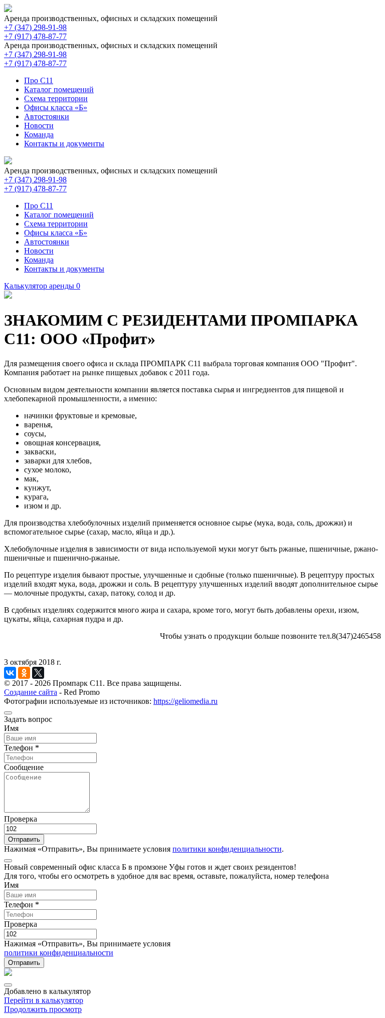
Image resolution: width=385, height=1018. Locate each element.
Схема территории (56, 98)
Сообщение (24, 767)
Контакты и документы (64, 143)
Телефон (21, 747)
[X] (38, 673)
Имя (11, 728)
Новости (39, 125)
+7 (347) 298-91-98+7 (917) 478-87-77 (35, 32)
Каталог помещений (59, 89)
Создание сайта (30, 692)
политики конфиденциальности (227, 849)
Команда (39, 134)
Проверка (20, 819)
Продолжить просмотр (43, 1009)
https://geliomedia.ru (185, 701)
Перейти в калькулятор (43, 1000)
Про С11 (38, 80)
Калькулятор (42, 286)
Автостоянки (46, 116)
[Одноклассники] (24, 673)
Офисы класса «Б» (55, 107)
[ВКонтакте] (10, 673)
